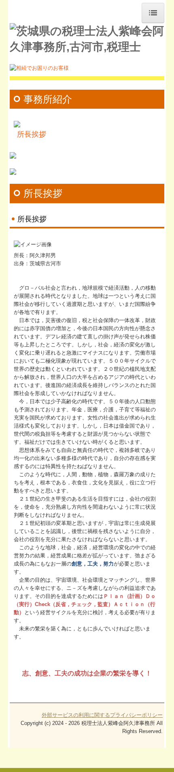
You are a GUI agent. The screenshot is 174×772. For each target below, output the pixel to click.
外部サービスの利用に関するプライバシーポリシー (102, 715)
